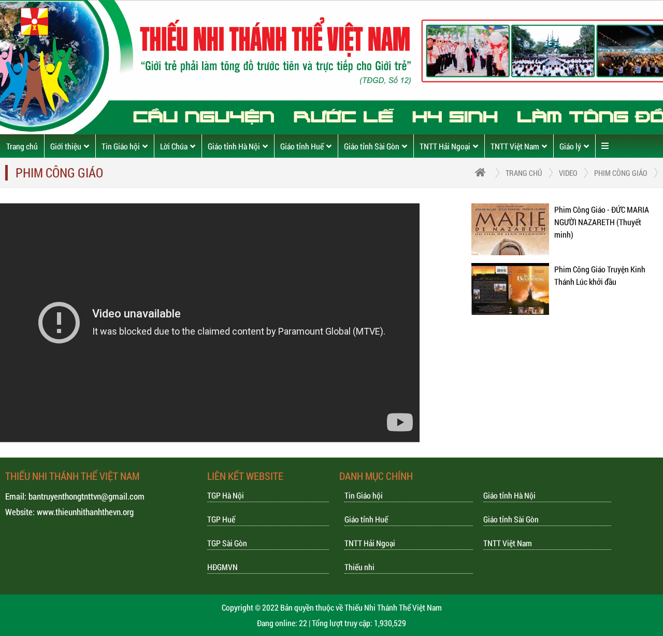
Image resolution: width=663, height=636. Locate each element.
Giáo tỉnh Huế (302, 146)
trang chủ (524, 173)
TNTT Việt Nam (515, 146)
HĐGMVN (222, 566)
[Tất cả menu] (605, 146)
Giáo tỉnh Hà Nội (234, 146)
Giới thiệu (65, 146)
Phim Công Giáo (620, 173)
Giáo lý (570, 146)
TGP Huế (221, 519)
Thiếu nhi (359, 566)
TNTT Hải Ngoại (445, 146)
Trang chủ (22, 146)
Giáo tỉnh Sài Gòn (371, 146)
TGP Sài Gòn (227, 542)
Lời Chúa (174, 146)
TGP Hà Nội (225, 495)
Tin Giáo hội (121, 146)
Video (568, 173)
